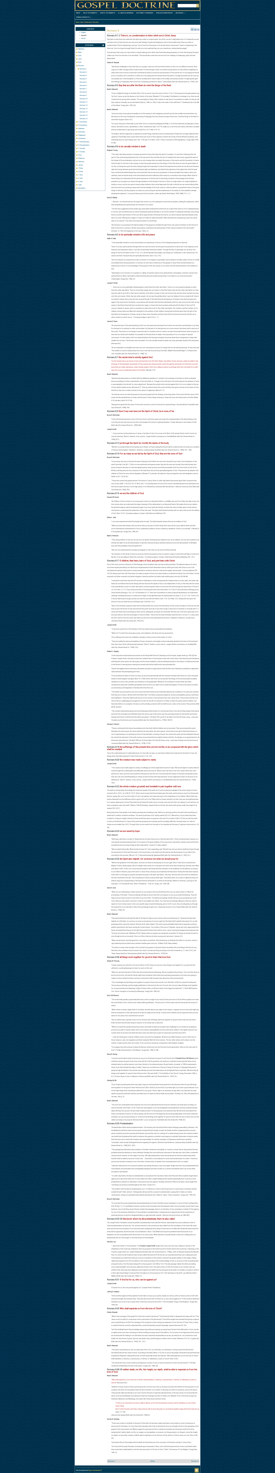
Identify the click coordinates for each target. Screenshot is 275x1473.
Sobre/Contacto (83, 17)
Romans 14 (83, 112)
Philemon (81, 158)
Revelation (81, 188)
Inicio (78, 13)
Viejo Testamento (90, 13)
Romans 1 (83, 69)
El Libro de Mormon (125, 13)
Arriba (152, 1461)
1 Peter (80, 168)
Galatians (81, 128)
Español (83, 35)
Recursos (180, 13)
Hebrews (81, 161)
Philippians (82, 135)
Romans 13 (83, 108)
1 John (80, 175)
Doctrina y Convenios (144, 13)
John (80, 59)
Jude (80, 185)
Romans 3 (83, 75)
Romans (96, 22)
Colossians (82, 138)
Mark (80, 52)
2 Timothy (81, 152)
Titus (80, 155)
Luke (79, 55)
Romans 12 (83, 105)
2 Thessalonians (83, 145)
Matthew (81, 49)
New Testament (86, 22)
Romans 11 (83, 102)
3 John (80, 181)
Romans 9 (83, 95)
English (83, 32)
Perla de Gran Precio (164, 13)
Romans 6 (83, 85)
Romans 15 (83, 115)
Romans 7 (83, 89)
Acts (79, 62)
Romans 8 (83, 92)
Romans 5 (83, 82)
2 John (80, 178)
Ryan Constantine (94, 1470)
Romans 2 (83, 72)
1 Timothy (81, 148)
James (80, 165)
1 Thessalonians (83, 142)
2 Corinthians (82, 125)
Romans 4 (83, 79)
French (83, 38)
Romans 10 (83, 99)
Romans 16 (83, 118)
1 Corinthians (82, 122)
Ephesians (81, 132)
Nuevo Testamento (107, 13)
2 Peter (80, 171)
